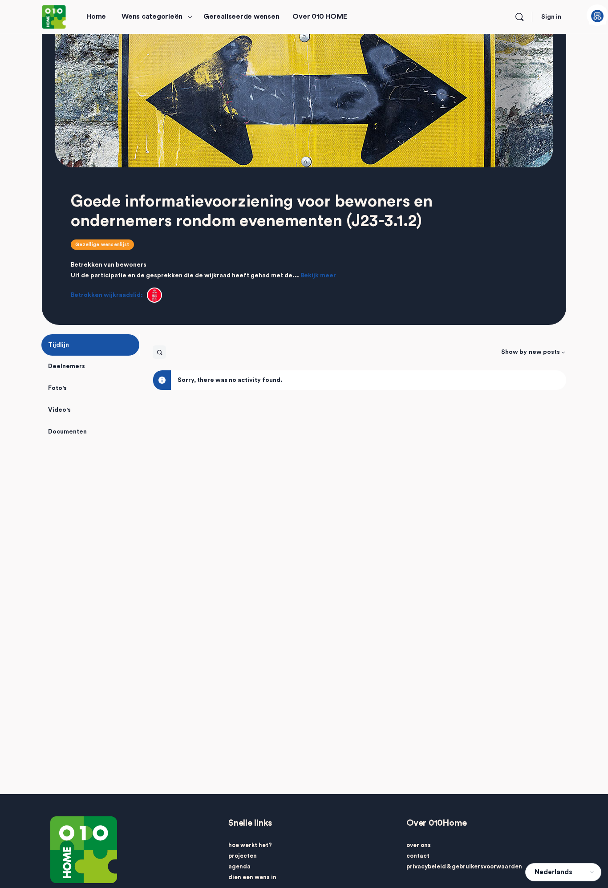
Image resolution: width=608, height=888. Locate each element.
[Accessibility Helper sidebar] (597, 15)
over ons (418, 845)
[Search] (519, 17)
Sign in (551, 17)
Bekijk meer (318, 275)
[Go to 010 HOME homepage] (53, 16)
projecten (242, 856)
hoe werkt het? (250, 845)
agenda (239, 866)
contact (418, 856)
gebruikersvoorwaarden (487, 866)
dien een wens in (252, 877)
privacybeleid (426, 866)
